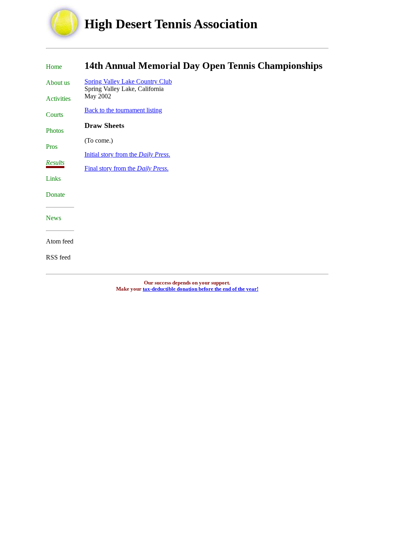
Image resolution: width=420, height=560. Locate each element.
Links (53, 178)
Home (54, 66)
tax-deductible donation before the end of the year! (200, 289)
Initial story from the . (127, 154)
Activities (58, 98)
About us (58, 82)
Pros (51, 146)
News (53, 217)
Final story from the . (126, 168)
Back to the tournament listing (123, 110)
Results (55, 162)
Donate (55, 194)
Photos (55, 130)
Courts (54, 114)
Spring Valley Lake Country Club (128, 81)
